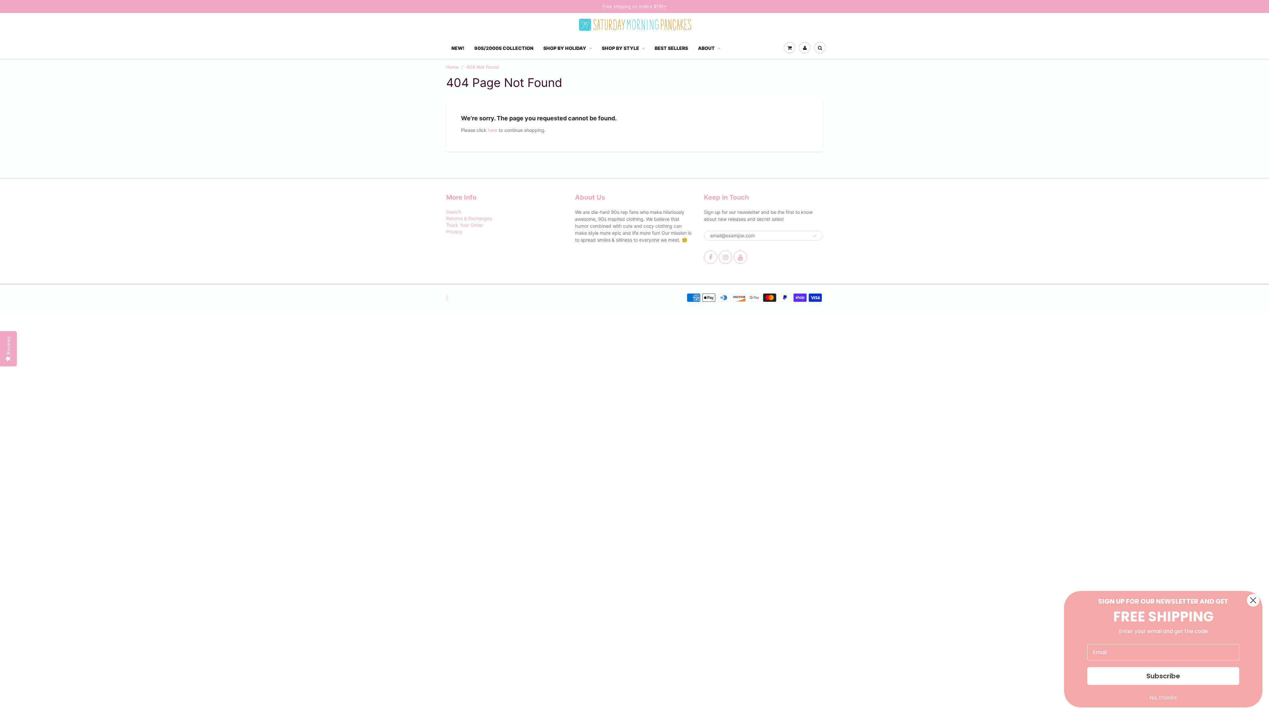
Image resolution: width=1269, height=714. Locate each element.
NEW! (457, 48)
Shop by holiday (564, 48)
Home (452, 67)
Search (453, 212)
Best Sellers (671, 48)
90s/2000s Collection (503, 48)
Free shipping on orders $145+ (634, 6)
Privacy (454, 231)
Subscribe (1163, 676)
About (706, 48)
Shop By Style (620, 48)
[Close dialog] (1253, 600)
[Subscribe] (814, 236)
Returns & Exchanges (469, 218)
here (492, 130)
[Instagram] (725, 257)
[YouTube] (740, 257)
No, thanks (1163, 697)
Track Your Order (464, 225)
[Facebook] (710, 257)
